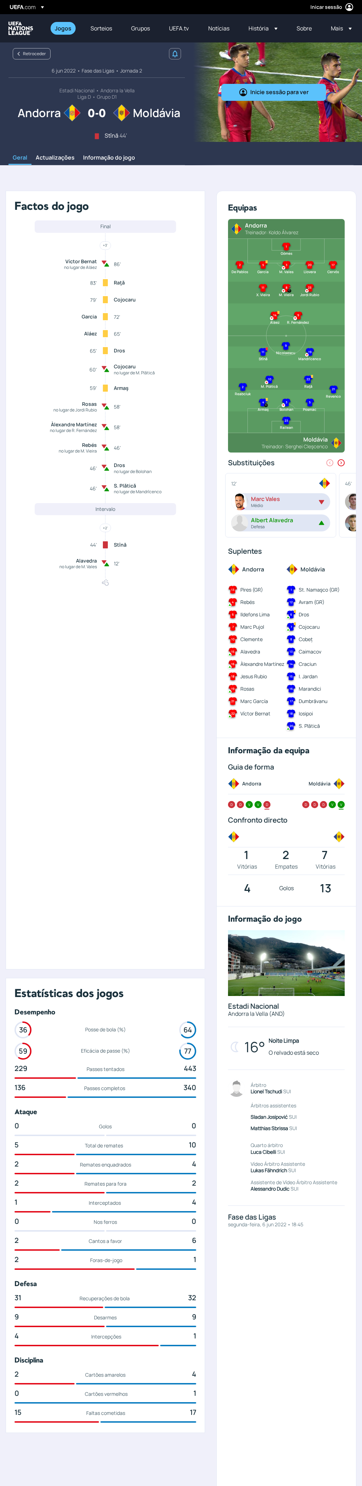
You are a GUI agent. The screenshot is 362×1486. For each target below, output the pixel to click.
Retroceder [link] (34, 54)
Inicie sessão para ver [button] (279, 92)
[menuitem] (63, 28)
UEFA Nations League (20, 28)
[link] (63, 28)
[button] (263, 28)
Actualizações (55, 158)
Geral (20, 158)
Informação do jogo (109, 158)
